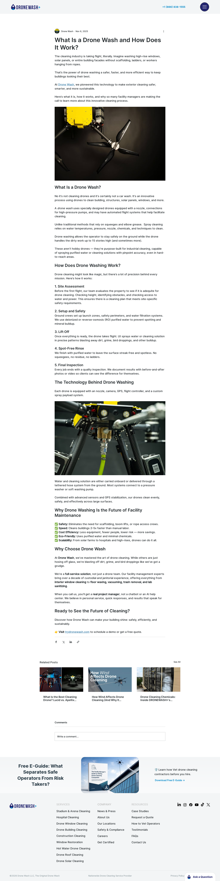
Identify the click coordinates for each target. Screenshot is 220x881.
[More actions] (163, 31)
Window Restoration (69, 842)
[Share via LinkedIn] (70, 641)
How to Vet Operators (146, 823)
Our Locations (106, 823)
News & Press (106, 811)
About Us (103, 817)
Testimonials (140, 829)
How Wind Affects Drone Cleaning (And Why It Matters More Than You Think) (108, 698)
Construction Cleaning (70, 835)
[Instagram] (185, 805)
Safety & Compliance (110, 829)
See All (177, 662)
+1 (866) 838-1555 (173, 6)
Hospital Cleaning (67, 817)
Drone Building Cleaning (71, 829)
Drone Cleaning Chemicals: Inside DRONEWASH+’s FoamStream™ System (157, 698)
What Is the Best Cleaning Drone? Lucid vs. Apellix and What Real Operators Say (60, 698)
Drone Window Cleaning (72, 823)
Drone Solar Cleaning (70, 861)
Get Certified (105, 842)
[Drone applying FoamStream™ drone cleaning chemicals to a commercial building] (158, 679)
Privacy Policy (177, 875)
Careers (102, 836)
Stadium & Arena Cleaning (73, 811)
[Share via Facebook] (56, 641)
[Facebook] (191, 805)
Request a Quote (143, 817)
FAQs (135, 836)
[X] (208, 805)
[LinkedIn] (179, 805)
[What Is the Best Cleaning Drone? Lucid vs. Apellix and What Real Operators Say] (61, 679)
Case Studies (140, 811)
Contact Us (139, 842)
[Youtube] (197, 805)
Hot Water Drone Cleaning (73, 848)
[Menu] (204, 6)
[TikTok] (202, 805)
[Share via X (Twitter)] (63, 641)
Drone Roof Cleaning (69, 854)
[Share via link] (78, 641)
